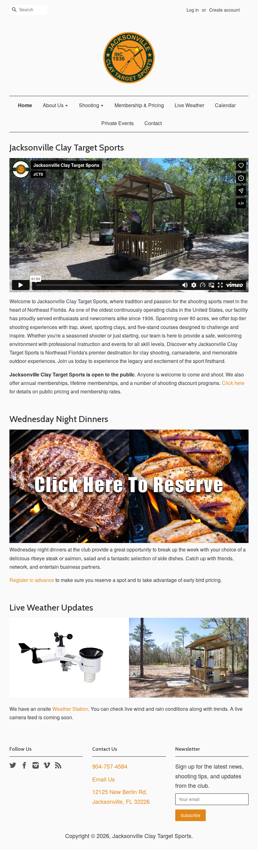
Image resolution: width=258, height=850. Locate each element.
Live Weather (189, 105)
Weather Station (70, 708)
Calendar (225, 105)
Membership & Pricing (139, 105)
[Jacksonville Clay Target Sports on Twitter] (12, 766)
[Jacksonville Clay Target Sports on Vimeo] (46, 766)
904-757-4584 (109, 766)
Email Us (103, 779)
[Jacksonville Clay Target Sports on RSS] (58, 766)
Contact (153, 123)
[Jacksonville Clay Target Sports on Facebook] (24, 766)
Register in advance (31, 580)
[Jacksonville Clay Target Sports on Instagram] (35, 766)
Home (25, 105)
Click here (233, 383)
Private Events (117, 123)
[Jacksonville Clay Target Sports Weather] (129, 695)
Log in (193, 10)
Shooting (89, 105)
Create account (224, 10)
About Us (54, 105)
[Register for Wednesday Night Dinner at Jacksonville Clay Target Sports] (129, 541)
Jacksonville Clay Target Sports (151, 835)
